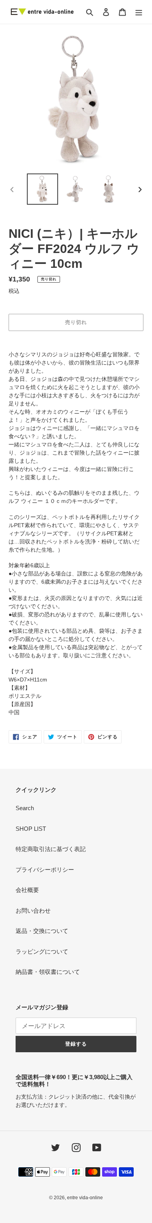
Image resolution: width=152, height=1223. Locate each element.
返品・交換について (42, 930)
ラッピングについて (42, 951)
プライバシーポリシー (45, 869)
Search (25, 808)
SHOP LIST (31, 828)
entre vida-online (85, 1197)
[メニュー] (139, 12)
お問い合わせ (33, 910)
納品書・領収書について (48, 971)
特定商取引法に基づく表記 (51, 849)
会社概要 (27, 890)
